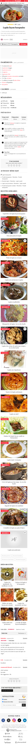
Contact (13, 724)
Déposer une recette (7, 690)
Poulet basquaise (6, 177)
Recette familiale (17, 556)
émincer (12, 123)
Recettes (5, 3)
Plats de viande (12, 3)
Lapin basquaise (6, 175)
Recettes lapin (21, 3)
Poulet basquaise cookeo (9, 186)
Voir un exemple (22, 699)
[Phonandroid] (20, 742)
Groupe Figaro (12, 727)
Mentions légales (5, 727)
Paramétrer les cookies (16, 726)
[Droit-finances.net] (20, 737)
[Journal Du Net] (20, 734)
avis (18, 24)
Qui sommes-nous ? (7, 724)
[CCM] (7, 734)
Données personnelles (6, 726)
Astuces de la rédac (8, 701)
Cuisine (5, 699)
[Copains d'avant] (7, 739)
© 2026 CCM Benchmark (21, 727)
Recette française (20, 559)
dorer (21, 130)
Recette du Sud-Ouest (8, 559)
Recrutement (22, 724)
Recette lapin (5, 181)
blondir (16, 135)
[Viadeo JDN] (20, 739)
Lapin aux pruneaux (7, 183)
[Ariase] (7, 742)
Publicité (17, 724)
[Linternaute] (7, 736)
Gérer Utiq (24, 726)
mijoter (19, 146)
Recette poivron (6, 556)
